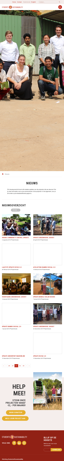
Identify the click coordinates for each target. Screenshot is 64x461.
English (33, 2)
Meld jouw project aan (15, 418)
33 (23, 366)
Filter (15, 210)
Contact (19, 2)
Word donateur (15, 412)
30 (13, 366)
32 (20, 366)
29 (9, 366)
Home (14, 2)
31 (17, 366)
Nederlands (26, 2)
